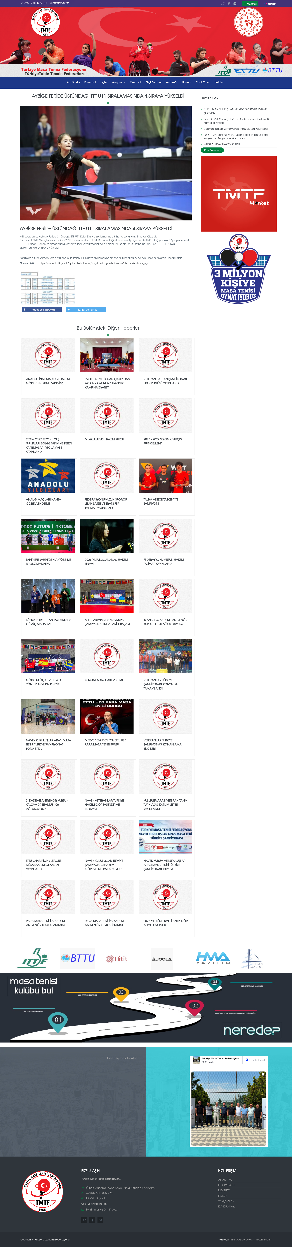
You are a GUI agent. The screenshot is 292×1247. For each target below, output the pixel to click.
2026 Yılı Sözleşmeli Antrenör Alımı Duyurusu (166, 923)
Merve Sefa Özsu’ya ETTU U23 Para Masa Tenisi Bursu (105, 742)
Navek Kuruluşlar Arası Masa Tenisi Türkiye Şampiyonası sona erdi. (48, 744)
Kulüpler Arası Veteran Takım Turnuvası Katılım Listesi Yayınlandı (165, 804)
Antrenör (171, 82)
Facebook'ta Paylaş (43, 309)
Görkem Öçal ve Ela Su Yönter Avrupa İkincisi (44, 682)
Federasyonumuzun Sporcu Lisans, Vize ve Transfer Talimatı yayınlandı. (106, 503)
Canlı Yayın (203, 82)
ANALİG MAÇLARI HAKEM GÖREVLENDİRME (43, 501)
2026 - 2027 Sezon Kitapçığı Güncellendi (163, 441)
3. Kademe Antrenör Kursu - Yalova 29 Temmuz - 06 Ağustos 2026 (47, 804)
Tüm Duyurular (212, 150)
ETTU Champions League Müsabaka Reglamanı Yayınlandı (43, 864)
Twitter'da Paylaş (87, 309)
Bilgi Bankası (154, 82)
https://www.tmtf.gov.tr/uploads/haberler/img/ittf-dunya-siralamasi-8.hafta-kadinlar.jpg (93, 263)
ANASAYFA (225, 1179)
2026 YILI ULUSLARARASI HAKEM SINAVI (106, 561)
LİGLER (222, 1195)
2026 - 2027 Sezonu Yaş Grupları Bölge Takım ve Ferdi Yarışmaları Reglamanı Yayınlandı (236, 136)
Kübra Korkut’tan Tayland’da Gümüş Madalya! (48, 622)
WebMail (252, 3)
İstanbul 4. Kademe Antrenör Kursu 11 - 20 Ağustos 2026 (165, 622)
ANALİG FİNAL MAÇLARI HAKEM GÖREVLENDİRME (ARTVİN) (235, 111)
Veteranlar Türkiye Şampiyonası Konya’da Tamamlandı (161, 684)
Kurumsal (90, 82)
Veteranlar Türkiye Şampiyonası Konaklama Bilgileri (162, 744)
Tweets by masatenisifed (122, 1058)
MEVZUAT (223, 1190)
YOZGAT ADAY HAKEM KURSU (104, 680)
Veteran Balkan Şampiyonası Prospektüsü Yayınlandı (236, 128)
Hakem (186, 82)
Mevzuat (135, 82)
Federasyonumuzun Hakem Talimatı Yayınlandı (164, 561)
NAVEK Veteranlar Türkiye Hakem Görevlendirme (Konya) (104, 804)
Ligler (104, 82)
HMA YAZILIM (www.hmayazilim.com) (251, 1239)
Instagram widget (229, 1145)
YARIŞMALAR (226, 1201)
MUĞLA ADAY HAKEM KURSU (222, 144)
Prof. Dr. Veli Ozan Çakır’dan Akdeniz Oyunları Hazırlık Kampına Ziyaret (236, 121)
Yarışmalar (118, 82)
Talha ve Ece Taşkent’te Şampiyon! (161, 501)
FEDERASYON (226, 1185)
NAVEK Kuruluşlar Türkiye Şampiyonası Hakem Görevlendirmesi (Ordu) (104, 864)
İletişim (219, 82)
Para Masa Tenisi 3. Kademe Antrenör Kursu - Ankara (46, 923)
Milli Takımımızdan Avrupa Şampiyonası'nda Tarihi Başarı (107, 622)
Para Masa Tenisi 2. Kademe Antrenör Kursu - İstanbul (105, 923)
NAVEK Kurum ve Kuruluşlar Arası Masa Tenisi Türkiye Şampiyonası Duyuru (165, 864)
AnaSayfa (73, 82)
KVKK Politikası (226, 1206)
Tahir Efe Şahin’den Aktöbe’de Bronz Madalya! (48, 561)
